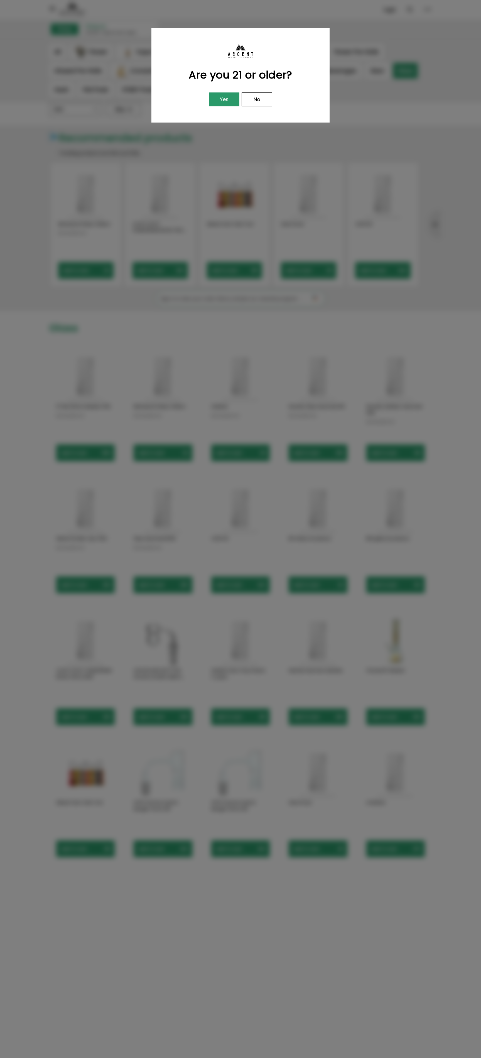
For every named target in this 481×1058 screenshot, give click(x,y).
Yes (224, 99)
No (257, 99)
